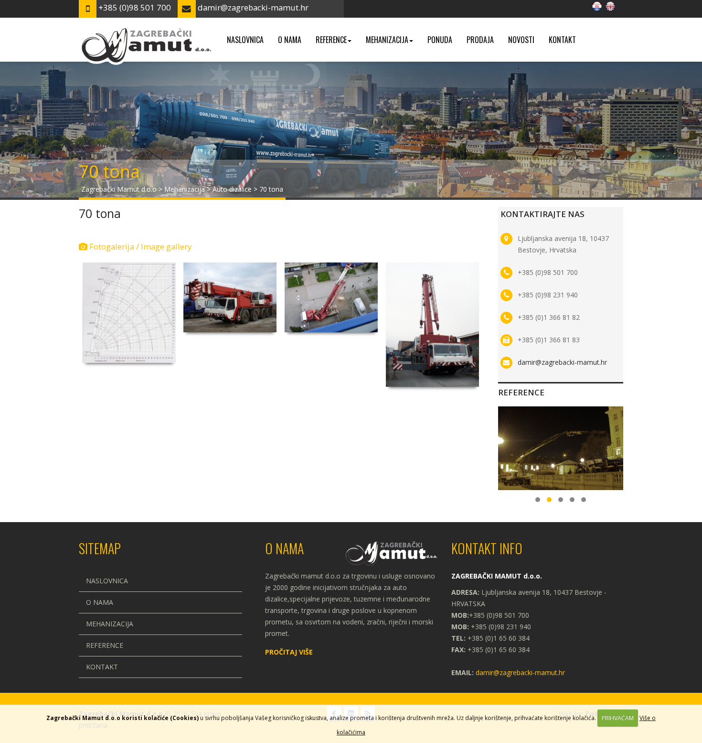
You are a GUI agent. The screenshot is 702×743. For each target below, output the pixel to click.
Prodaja (480, 39)
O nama (289, 39)
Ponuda (439, 39)
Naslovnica (245, 39)
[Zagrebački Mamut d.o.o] (146, 30)
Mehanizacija (387, 39)
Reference (331, 39)
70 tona (100, 213)
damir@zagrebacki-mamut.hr (562, 362)
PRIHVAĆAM (618, 718)
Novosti (521, 39)
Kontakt (562, 39)
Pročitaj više (289, 651)
